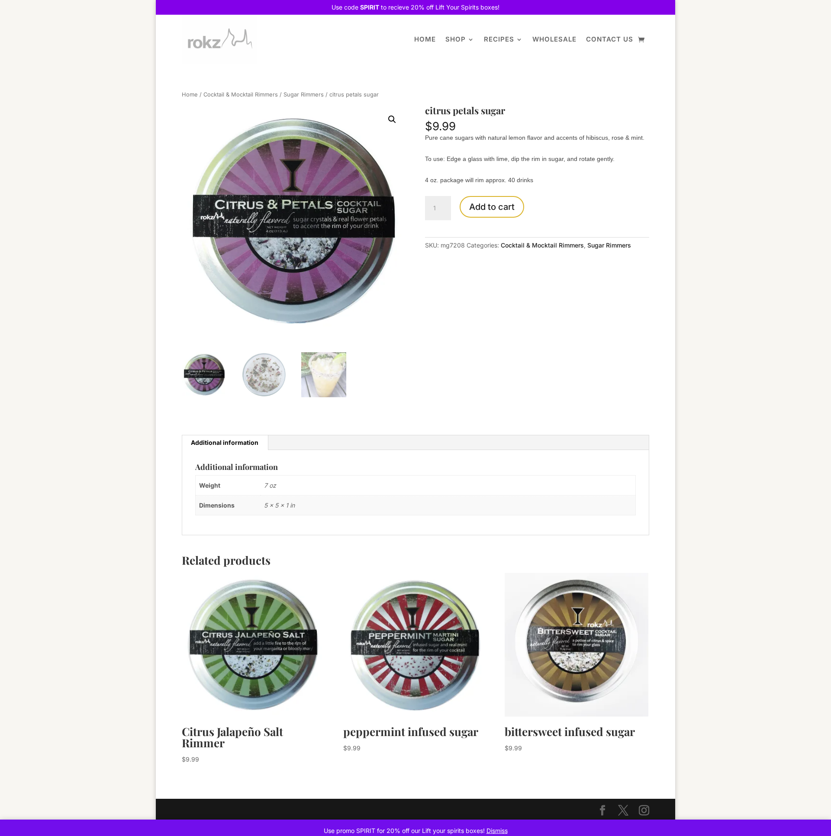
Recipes (499, 39)
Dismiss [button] (497, 830)
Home (425, 39)
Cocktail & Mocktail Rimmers (240, 94)
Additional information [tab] (224, 442)
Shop (455, 39)
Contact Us (609, 39)
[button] (392, 119)
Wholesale (554, 39)
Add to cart (492, 207)
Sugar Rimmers (303, 94)
